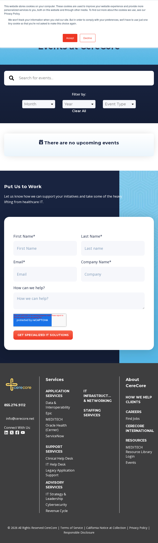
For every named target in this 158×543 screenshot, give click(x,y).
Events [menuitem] (131, 462)
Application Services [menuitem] (57, 393)
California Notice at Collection (106, 528)
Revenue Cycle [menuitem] (57, 510)
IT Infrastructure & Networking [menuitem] (98, 396)
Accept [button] (70, 38)
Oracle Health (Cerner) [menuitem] (56, 427)
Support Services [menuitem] (54, 449)
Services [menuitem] (55, 379)
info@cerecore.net (19, 418)
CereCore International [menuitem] (140, 428)
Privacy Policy (138, 528)
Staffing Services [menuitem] (92, 412)
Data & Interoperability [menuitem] (58, 405)
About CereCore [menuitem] (136, 382)
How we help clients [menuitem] (139, 399)
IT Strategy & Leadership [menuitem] (56, 496)
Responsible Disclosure (79, 532)
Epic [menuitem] (49, 413)
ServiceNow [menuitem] (55, 436)
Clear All (79, 111)
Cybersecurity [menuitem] (56, 504)
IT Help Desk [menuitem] (56, 464)
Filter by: (79, 94)
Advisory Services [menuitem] (55, 485)
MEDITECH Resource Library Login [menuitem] (139, 452)
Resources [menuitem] (136, 440)
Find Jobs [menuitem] (133, 418)
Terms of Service (71, 528)
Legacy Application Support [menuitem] (60, 472)
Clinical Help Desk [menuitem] (59, 458)
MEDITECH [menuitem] (54, 419)
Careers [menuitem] (134, 412)
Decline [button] (87, 38)
